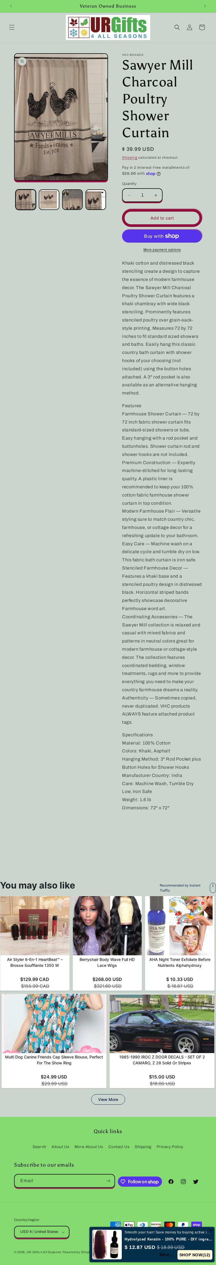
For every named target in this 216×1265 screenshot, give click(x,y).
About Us (60, 1147)
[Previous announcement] (11, 6)
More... (167, 1254)
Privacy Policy (170, 1147)
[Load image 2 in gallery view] (49, 199)
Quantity (129, 184)
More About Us (89, 1147)
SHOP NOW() (195, 1255)
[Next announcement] (205, 6)
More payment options (162, 250)
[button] (12, 27)
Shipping (130, 157)
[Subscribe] (108, 1181)
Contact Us (118, 1147)
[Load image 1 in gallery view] (25, 199)
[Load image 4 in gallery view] (96, 199)
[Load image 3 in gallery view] (72, 199)
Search (39, 1147)
